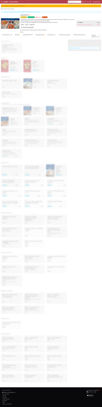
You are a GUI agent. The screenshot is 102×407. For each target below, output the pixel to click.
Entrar (88, 1)
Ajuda (3, 402)
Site (22, 32)
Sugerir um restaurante (7, 404)
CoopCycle (96, 390)
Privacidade (4, 400)
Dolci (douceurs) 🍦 (51, 34)
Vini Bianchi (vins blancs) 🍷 (79, 34)
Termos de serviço (6, 399)
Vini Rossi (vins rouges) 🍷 (65, 34)
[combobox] (75, 2)
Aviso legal (4, 397)
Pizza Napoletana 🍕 (40, 34)
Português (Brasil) (96, 1)
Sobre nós (4, 395)
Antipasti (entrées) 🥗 (28, 34)
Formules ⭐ (17, 34)
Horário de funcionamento (28, 27)
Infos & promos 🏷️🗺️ (7, 34)
